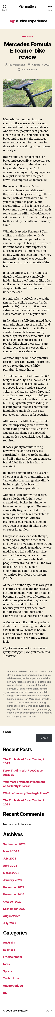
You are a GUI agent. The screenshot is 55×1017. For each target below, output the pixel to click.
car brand (33, 671)
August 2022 (11, 916)
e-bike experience (32, 678)
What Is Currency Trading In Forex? (26, 793)
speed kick (13, 712)
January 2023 (12, 880)
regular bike (42, 705)
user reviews (29, 716)
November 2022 (13, 894)
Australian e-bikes (17, 671)
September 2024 (14, 844)
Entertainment (12, 956)
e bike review (14, 678)
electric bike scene (25, 685)
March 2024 (11, 851)
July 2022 (9, 923)
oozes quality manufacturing (30, 702)
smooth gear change (39, 709)
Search (7, 731)
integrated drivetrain (27, 692)
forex (6, 964)
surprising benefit (29, 712)
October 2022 (12, 901)
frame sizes (32, 688)
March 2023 (11, 872)
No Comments (29, 69)
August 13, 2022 (40, 64)
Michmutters (27, 6)
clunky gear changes (25, 674)
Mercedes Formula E (28, 695)
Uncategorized (13, 985)
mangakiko (19, 64)
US (5, 992)
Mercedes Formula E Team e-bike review (27, 50)
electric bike (30, 681)
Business (27, 36)
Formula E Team (16, 688)
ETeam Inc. (42, 685)
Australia (9, 942)
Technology (11, 978)
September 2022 (14, 908)
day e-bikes (44, 674)
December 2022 (13, 887)
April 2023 (10, 865)
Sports (7, 971)
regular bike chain (17, 709)
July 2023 (9, 858)
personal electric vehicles (21, 705)
